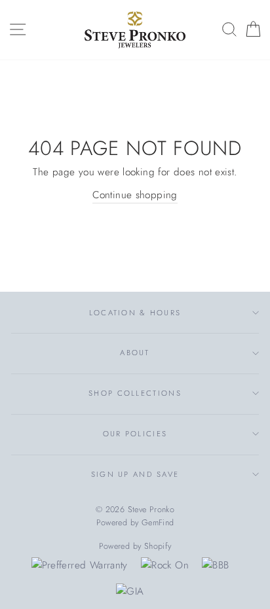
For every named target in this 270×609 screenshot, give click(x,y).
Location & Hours (135, 312)
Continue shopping (135, 195)
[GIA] (130, 591)
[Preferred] (79, 565)
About (134, 352)
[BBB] (215, 565)
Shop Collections (135, 393)
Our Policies (135, 433)
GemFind (158, 523)
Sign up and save (135, 474)
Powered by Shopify (135, 546)
